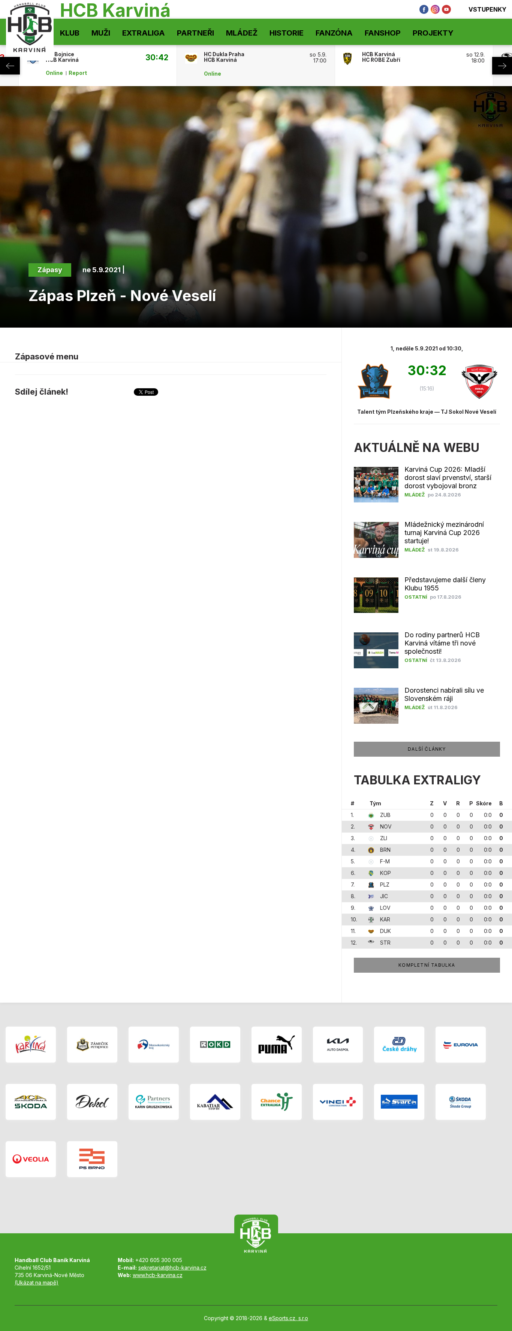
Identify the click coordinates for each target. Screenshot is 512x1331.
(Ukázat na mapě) (36, 1282)
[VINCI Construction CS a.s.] (338, 1102)
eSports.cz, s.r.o (288, 1318)
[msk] (154, 1045)
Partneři (195, 32)
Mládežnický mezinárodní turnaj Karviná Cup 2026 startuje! (444, 532)
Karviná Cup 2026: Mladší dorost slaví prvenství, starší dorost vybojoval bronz (447, 477)
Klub (69, 32)
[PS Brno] (92, 1159)
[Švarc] (399, 1102)
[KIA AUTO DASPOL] (338, 1045)
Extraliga (143, 32)
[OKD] (215, 1045)
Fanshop (383, 32)
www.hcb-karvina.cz (158, 1275)
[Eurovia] (461, 1045)
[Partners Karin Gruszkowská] (154, 1102)
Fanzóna (334, 32)
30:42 (156, 57)
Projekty (433, 32)
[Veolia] (31, 1159)
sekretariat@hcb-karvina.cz (172, 1267)
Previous (10, 66)
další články (427, 749)
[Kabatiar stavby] (215, 1102)
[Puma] (277, 1045)
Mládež (241, 32)
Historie (286, 32)
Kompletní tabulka (426, 965)
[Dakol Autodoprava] (92, 1102)
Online (54, 73)
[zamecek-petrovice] (92, 1045)
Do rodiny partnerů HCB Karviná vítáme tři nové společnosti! (442, 643)
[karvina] (31, 1045)
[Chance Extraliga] (277, 1102)
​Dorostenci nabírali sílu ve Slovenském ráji (444, 694)
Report (78, 73)
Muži (100, 32)
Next (502, 66)
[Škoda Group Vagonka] (461, 1102)
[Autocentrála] (31, 1102)
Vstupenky (487, 9)
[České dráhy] (399, 1045)
